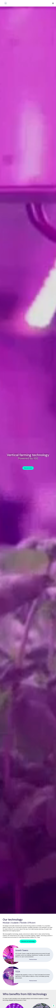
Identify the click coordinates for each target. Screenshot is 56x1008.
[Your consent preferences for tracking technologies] (53, 1005)
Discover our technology (28, 941)
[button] (53, 3)
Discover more (28, 468)
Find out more (33, 959)
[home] (5, 3)
